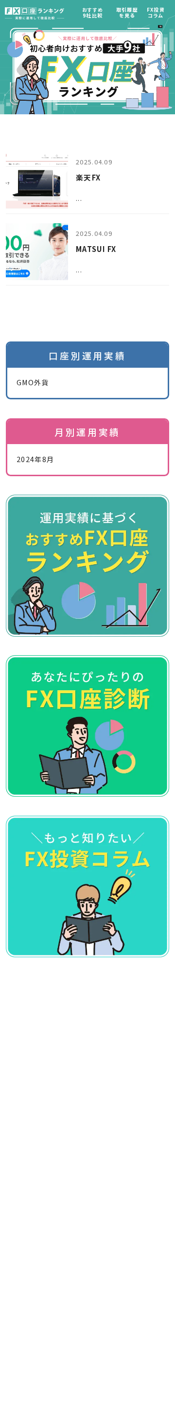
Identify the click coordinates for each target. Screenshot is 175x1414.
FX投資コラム (156, 12)
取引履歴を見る (127, 12)
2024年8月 (35, 459)
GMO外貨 (33, 382)
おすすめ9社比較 (92, 12)
